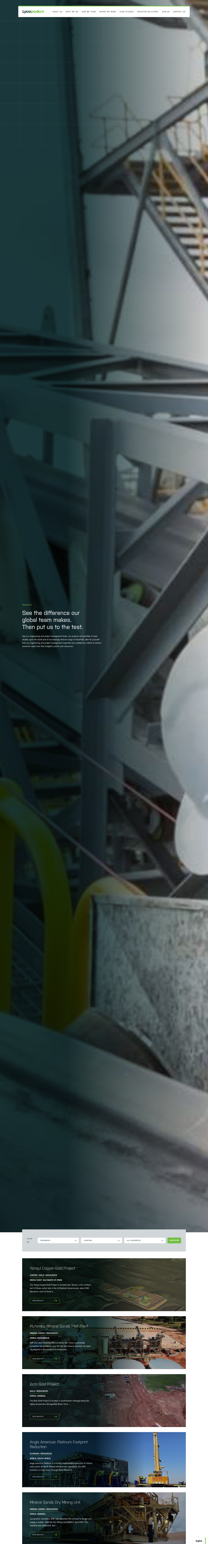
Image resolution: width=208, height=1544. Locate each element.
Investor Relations (147, 12)
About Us (57, 12)
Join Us (166, 12)
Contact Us (179, 12)
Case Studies (127, 12)
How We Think (89, 12)
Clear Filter (174, 1240)
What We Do (72, 12)
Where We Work (108, 12)
